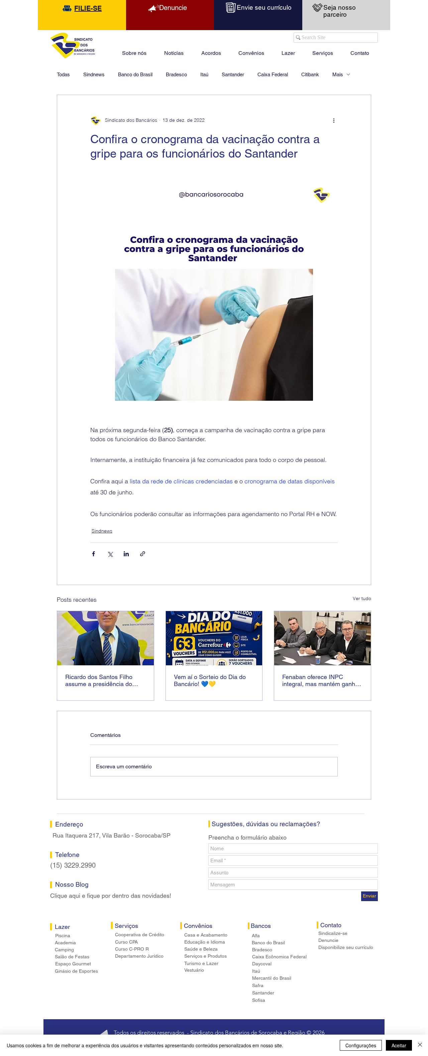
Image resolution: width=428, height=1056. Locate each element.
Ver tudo (362, 598)
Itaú (204, 74)
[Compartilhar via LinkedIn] (126, 554)
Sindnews (94, 74)
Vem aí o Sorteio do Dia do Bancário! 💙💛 (210, 680)
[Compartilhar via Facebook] (93, 554)
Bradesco (176, 74)
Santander (233, 74)
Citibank (310, 74)
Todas (63, 74)
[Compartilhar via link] (142, 554)
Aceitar (399, 1045)
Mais (337, 74)
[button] (288, 50)
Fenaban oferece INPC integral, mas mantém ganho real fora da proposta (320, 680)
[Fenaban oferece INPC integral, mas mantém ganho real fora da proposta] (322, 638)
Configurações (360, 1045)
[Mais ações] (334, 120)
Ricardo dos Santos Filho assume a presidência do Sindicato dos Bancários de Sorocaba (101, 680)
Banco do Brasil (135, 74)
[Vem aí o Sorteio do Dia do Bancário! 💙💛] (214, 638)
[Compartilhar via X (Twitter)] (110, 554)
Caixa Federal (272, 74)
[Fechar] (420, 1045)
